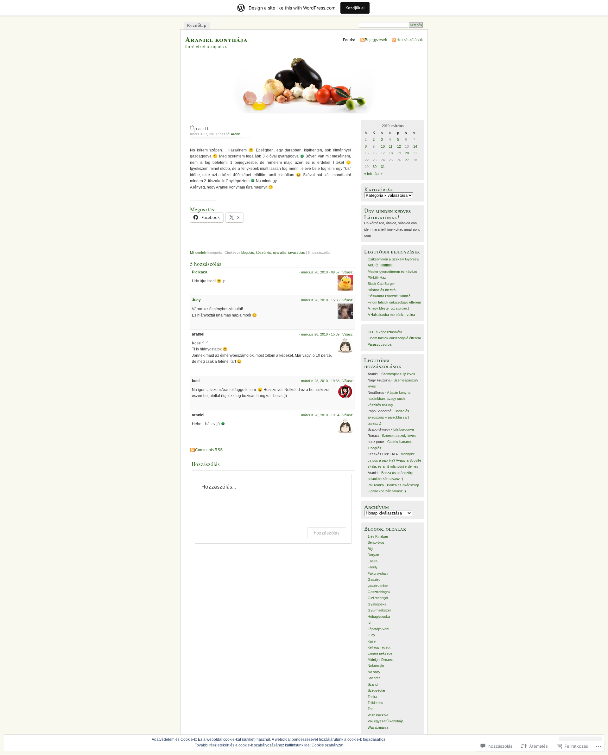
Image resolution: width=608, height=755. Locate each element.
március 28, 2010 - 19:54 (320, 415)
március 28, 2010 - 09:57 (320, 272)
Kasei (372, 641)
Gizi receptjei (378, 598)
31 (383, 167)
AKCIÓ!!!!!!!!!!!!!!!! (381, 265)
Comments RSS (209, 450)
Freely (372, 567)
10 (383, 146)
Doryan (373, 555)
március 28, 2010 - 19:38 (320, 381)
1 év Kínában (378, 536)
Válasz (347, 272)
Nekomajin (376, 666)
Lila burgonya (403, 429)
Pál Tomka (376, 485)
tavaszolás (296, 252)
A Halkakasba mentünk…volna (391, 315)
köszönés (263, 252)
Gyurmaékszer (379, 610)
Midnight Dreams (381, 660)
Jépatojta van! (378, 629)
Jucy (196, 300)
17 (383, 153)
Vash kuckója (378, 715)
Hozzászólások (409, 40)
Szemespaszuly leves (398, 374)
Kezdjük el (354, 7)
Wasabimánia (378, 727)
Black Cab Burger (381, 283)
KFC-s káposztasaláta (385, 332)
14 (415, 146)
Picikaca (199, 272)
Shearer (374, 678)
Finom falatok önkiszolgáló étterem (394, 302)
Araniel (236, 134)
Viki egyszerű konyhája (385, 721)
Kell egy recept (379, 647)
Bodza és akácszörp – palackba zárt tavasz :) (388, 417)
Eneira (372, 561)
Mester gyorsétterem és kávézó (392, 271)
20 (407, 153)
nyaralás (279, 252)
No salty (374, 672)
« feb (368, 174)
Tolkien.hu (375, 703)
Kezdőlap (196, 25)
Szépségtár (376, 690)
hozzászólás (326, 532)
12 (399, 146)
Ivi (369, 622)
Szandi (373, 684)
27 (407, 160)
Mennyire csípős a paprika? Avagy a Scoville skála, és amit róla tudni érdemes (394, 460)
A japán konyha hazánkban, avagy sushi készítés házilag (389, 399)
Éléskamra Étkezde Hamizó (389, 296)
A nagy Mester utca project (388, 308)
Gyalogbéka (377, 604)
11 (390, 146)
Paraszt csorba (379, 344)
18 (391, 153)
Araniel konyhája (216, 39)
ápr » (379, 174)
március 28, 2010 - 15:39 (320, 334)
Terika (372, 697)
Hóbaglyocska (379, 616)
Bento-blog (376, 542)
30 (375, 167)
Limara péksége (380, 653)
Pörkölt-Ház (377, 277)
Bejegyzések (376, 40)
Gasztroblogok (379, 592)
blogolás (247, 252)
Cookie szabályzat (327, 745)
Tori (370, 709)
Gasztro (374, 579)
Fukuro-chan (378, 573)
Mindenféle (198, 252)
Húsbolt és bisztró (382, 290)
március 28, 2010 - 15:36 (320, 300)
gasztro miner (378, 585)
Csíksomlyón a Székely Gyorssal (393, 259)
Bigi (370, 549)
